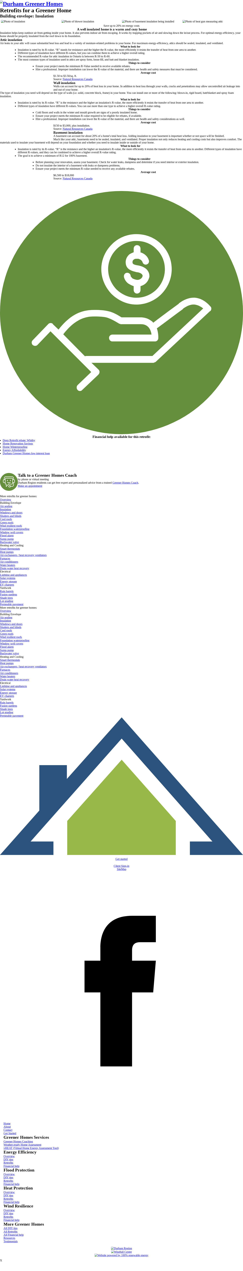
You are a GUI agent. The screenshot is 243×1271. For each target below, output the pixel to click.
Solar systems (7, 578)
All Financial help (14, 1234)
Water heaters (7, 565)
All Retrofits (10, 1231)
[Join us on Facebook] (121, 1113)
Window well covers (11, 532)
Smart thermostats (10, 548)
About (7, 1126)
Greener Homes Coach (125, 482)
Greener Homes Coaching (18, 1141)
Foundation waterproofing (14, 528)
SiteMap (121, 869)
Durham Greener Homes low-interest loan (26, 453)
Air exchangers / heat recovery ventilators (23, 555)
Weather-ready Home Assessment (22, 1144)
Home (7, 1123)
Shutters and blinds (10, 515)
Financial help (11, 1166)
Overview (5, 499)
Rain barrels (7, 591)
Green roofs (6, 522)
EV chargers (7, 584)
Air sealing (6, 506)
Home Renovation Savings (18, 443)
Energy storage (8, 581)
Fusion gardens (8, 594)
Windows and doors (11, 512)
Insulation (5, 509)
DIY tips (8, 1159)
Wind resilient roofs (11, 525)
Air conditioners (9, 561)
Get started (121, 859)
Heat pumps (7, 551)
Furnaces (5, 558)
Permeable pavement (11, 604)
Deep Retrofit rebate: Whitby (19, 440)
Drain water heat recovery (14, 568)
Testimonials (11, 1241)
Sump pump (7, 538)
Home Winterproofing (15, 446)
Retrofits (8, 1162)
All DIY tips (10, 1228)
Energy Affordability (14, 450)
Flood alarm (7, 535)
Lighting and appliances (13, 574)
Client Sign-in (121, 865)
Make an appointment (30, 485)
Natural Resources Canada (78, 79)
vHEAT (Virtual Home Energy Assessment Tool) (31, 1148)
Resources (9, 1237)
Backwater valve (9, 542)
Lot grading (6, 601)
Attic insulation (11, 40)
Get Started (10, 1133)
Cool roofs (6, 519)
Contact (8, 1129)
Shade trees (6, 597)
